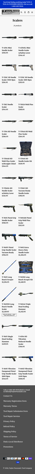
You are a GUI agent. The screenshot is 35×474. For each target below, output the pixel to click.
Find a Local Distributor (13, 442)
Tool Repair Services (11, 416)
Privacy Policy (9, 421)
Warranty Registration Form (15, 401)
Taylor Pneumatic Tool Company (20, 468)
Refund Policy (9, 426)
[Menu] (32, 12)
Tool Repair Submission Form (15, 411)
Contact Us (7, 396)
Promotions (8, 447)
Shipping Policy (9, 431)
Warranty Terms (10, 406)
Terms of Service (10, 437)
